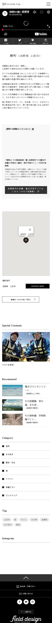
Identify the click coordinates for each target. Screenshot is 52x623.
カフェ (24, 519)
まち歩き (9, 454)
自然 (8, 446)
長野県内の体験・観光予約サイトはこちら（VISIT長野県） (26, 190)
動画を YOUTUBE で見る (21, 299)
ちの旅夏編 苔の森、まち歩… (34, 404)
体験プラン (10, 487)
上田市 (7, 519)
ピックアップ (11, 495)
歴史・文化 (10, 462)
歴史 (18, 524)
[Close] (30, 229)
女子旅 (34, 519)
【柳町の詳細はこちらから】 (18, 129)
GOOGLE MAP (37, 286)
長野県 (44, 519)
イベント (9, 479)
